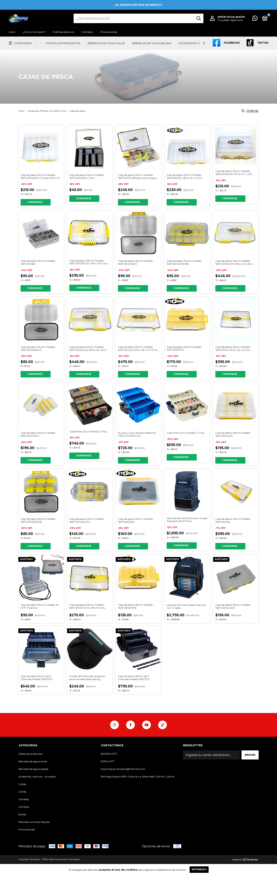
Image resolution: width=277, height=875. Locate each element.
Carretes (23, 799)
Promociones (108, 32)
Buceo (22, 814)
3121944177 (107, 761)
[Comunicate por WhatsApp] (255, 19)
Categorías (23, 43)
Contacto (87, 32)
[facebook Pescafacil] (130, 725)
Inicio (12, 32)
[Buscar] (198, 18)
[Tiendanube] (245, 860)
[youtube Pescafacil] (146, 725)
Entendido (199, 869)
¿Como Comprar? (34, 32)
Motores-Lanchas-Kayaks (34, 822)
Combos (23, 806)
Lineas (22, 784)
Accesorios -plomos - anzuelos (37, 776)
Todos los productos (63, 43)
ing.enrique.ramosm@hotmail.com (123, 769)
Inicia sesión (236, 16)
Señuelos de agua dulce (106, 43)
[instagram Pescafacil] (114, 725)
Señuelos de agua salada (151, 43)
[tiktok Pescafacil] (162, 725)
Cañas (22, 791)
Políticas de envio (63, 32)
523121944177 (109, 753)
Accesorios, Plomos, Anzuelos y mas (47, 110)
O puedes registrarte (230, 20)
